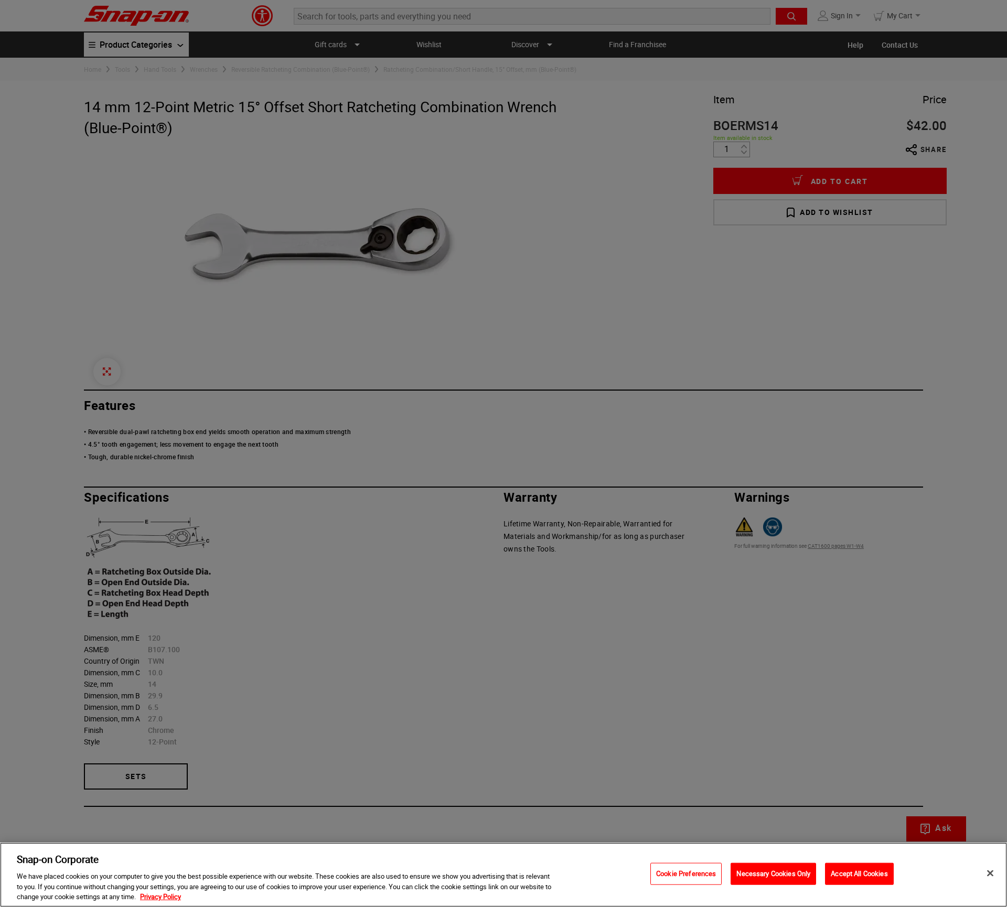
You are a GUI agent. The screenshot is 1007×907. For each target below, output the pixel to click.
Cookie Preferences (686, 873)
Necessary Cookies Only (773, 873)
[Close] (990, 873)
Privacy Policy (160, 896)
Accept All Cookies (859, 873)
